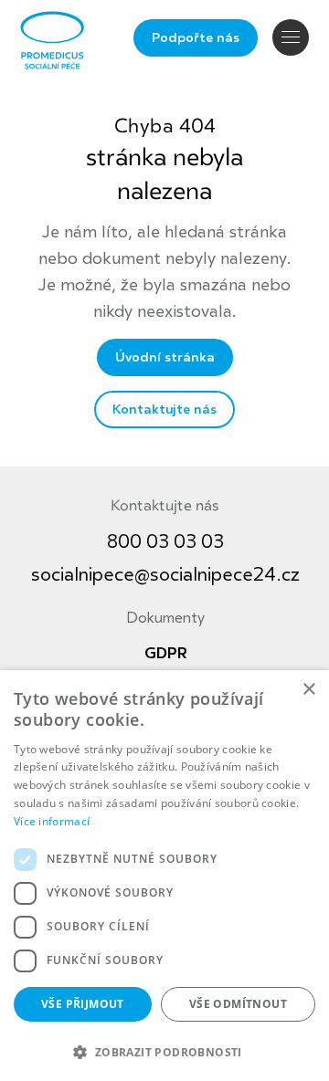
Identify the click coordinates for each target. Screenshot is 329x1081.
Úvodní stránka (165, 357)
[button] (164, 1050)
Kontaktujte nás (164, 409)
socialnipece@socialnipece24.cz (165, 574)
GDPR (165, 654)
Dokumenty (165, 618)
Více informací (52, 821)
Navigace (290, 37)
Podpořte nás (195, 38)
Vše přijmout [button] (82, 1004)
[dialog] (164, 875)
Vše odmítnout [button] (238, 1004)
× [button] (308, 690)
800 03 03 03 (165, 541)
